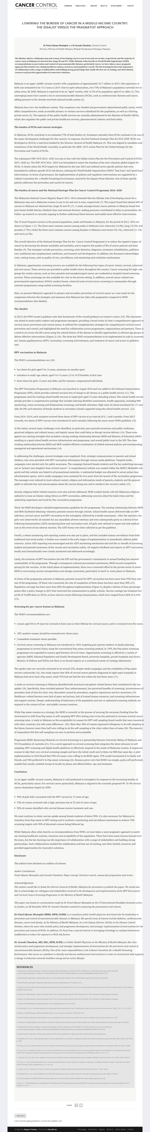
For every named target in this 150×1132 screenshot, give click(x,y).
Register (94, 6)
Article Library (116, 6)
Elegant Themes (30, 1129)
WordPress (52, 1129)
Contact (130, 6)
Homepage (68, 6)
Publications (80, 6)
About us (103, 6)
